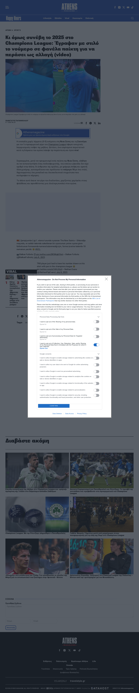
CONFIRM (54, 406)
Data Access (69, 413)
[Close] (107, 280)
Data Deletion (57, 413)
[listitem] (69, 317)
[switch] (96, 321)
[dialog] (69, 346)
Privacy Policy (82, 413)
